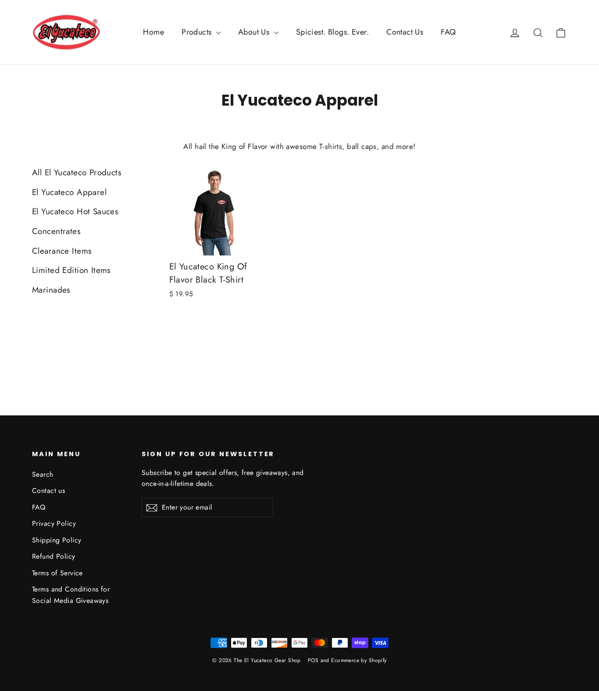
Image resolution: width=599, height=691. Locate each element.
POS (313, 660)
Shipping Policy (56, 540)
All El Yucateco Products (76, 172)
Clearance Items (62, 251)
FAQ (448, 32)
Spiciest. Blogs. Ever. (332, 32)
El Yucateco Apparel (69, 192)
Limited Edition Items (71, 270)
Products (198, 32)
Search (42, 474)
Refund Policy (53, 556)
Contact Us (404, 32)
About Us (255, 32)
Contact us (48, 490)
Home (153, 32)
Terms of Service (57, 573)
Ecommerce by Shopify (359, 660)
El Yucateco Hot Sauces (75, 211)
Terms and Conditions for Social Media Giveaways (71, 594)
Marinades (51, 290)
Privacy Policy (54, 523)
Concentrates (56, 231)
